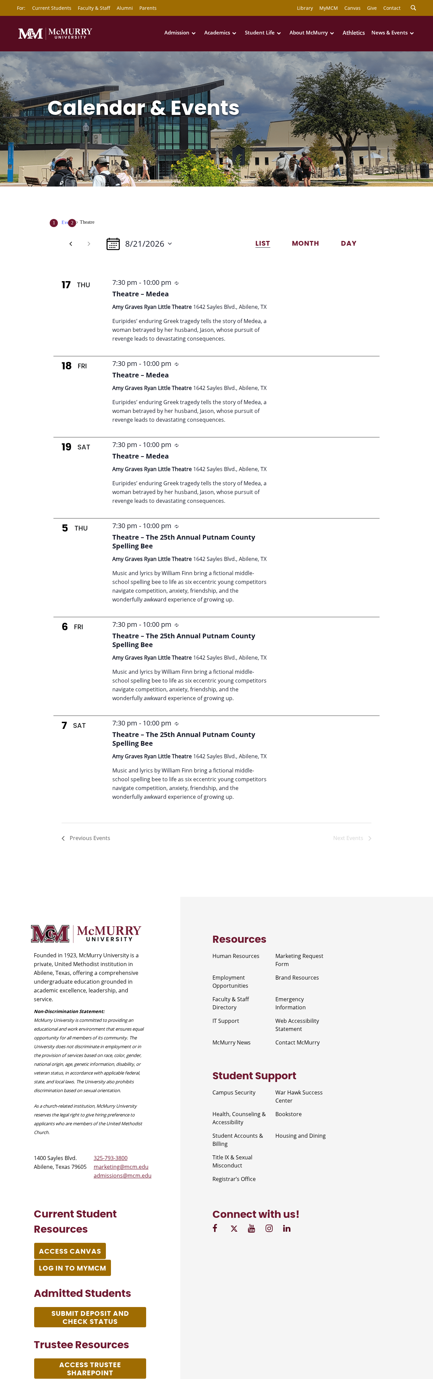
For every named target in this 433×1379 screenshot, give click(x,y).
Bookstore (288, 1114)
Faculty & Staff (94, 8)
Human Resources (235, 956)
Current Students (51, 8)
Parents (148, 8)
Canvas (352, 8)
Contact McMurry (297, 1042)
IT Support (225, 1021)
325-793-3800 (111, 1158)
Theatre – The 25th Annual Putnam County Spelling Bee (183, 541)
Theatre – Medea (140, 293)
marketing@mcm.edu (121, 1167)
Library (305, 8)
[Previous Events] (71, 244)
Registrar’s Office (234, 1179)
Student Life (260, 32)
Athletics (354, 32)
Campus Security (233, 1092)
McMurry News (231, 1042)
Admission (176, 32)
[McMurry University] (55, 38)
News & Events (389, 32)
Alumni (125, 8)
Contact (392, 8)
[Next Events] (89, 244)
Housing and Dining (300, 1135)
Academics (217, 32)
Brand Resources (297, 977)
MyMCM (328, 8)
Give (372, 8)
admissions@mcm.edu (123, 1175)
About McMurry (309, 32)
